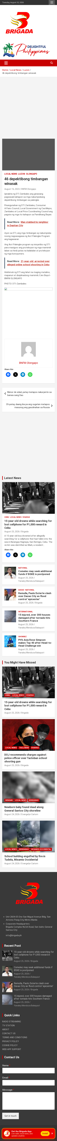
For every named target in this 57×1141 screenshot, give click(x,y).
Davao (21, 590)
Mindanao (34, 800)
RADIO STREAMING (11, 1021)
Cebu (6, 517)
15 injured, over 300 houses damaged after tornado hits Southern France (34, 617)
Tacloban (24, 748)
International (25, 612)
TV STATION (8, 1025)
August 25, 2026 (12, 531)
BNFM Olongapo (28, 189)
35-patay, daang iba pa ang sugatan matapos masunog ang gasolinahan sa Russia (28, 406)
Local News (10, 174)
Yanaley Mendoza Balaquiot (31, 581)
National (22, 568)
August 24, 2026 (12, 814)
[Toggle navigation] (6, 63)
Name (6, 1065)
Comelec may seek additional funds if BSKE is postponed (35, 573)
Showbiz (22, 637)
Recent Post (12, 945)
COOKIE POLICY (10, 1045)
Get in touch (11, 1116)
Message (8, 1089)
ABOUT (5, 1029)
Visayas (26, 517)
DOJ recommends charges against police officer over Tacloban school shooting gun (25, 758)
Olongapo (31, 174)
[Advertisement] (28, 110)
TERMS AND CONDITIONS (14, 1037)
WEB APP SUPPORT (11, 1049)
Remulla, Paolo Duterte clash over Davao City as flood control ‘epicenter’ (34, 596)
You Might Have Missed (20, 662)
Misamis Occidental (41, 849)
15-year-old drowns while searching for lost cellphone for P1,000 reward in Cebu (28, 524)
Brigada (24, 531)
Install (45, 1133)
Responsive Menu (52, 2)
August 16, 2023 (12, 189)
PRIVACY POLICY (10, 1041)
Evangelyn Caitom (29, 814)
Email (6, 1077)
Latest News (12, 478)
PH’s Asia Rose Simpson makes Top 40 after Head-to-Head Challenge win (35, 642)
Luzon (21, 174)
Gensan (9, 800)
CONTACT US (8, 1033)
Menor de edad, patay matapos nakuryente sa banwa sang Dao (29, 394)
